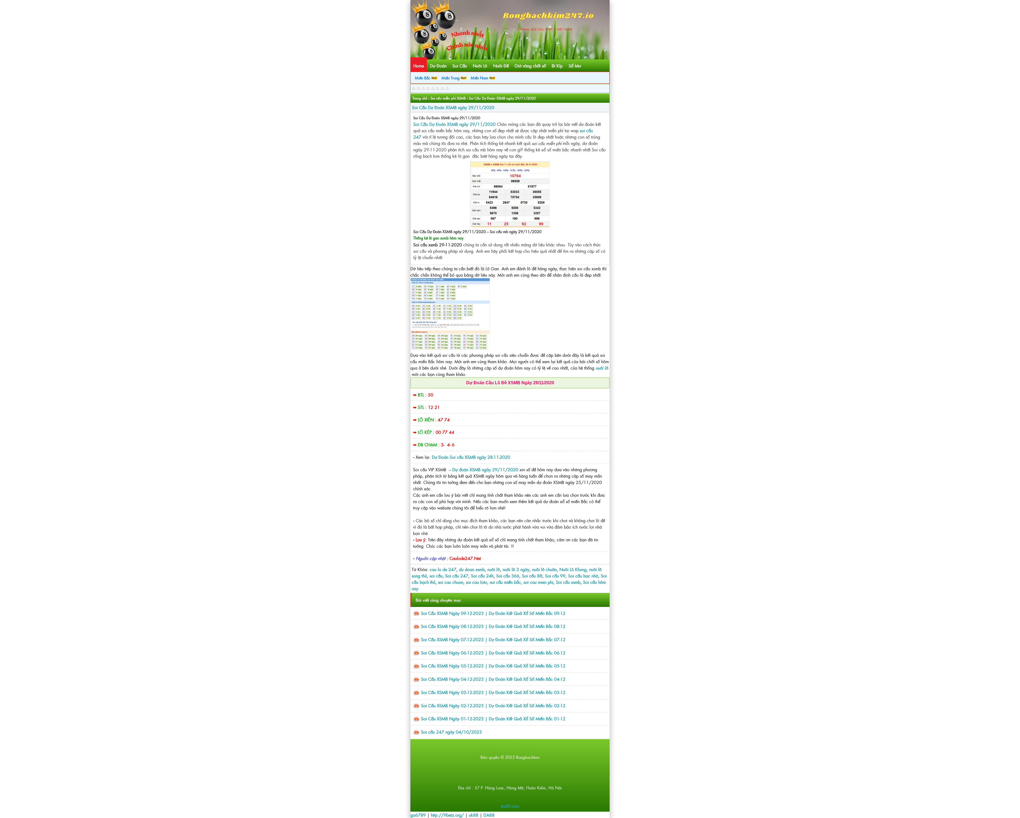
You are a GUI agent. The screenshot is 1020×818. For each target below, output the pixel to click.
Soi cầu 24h (482, 575)
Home (418, 65)
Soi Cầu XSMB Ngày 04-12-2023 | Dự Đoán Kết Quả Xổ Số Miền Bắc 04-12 (493, 679)
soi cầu (436, 575)
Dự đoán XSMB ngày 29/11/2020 (485, 469)
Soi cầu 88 (532, 575)
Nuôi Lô (480, 65)
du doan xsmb (472, 569)
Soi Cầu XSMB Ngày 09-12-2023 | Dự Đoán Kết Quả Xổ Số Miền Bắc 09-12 (493, 613)
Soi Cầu (459, 65)
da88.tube (510, 806)
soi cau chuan (450, 582)
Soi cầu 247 (456, 575)
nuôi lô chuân (544, 569)
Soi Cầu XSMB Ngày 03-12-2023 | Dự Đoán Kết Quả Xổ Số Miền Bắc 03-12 (493, 692)
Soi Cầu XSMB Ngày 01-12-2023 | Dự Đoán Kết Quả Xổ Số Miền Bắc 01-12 (493, 718)
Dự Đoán (438, 65)
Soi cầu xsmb (568, 582)
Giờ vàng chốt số (530, 65)
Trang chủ (420, 98)
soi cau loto (476, 582)
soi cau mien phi (538, 582)
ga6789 (418, 815)
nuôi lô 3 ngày (516, 569)
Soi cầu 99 (555, 575)
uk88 (473, 815)
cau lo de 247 (443, 569)
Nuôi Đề (501, 65)
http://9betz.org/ (447, 815)
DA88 (489, 815)
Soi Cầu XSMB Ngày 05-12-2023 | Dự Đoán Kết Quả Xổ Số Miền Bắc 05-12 (493, 665)
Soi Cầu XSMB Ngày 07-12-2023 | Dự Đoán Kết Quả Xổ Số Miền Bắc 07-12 (493, 639)
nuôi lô (493, 569)
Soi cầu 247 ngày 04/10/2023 (451, 732)
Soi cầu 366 (507, 575)
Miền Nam (480, 77)
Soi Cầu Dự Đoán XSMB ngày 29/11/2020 (453, 107)
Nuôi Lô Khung (572, 569)
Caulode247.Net (465, 558)
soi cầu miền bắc (505, 582)
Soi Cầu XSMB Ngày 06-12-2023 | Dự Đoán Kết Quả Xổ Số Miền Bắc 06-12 (493, 652)
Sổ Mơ (575, 65)
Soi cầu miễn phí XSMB (448, 98)
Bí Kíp (557, 65)
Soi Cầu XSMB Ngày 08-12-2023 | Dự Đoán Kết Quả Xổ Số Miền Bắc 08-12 (493, 626)
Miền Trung (451, 77)
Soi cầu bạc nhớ (583, 575)
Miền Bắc (423, 77)
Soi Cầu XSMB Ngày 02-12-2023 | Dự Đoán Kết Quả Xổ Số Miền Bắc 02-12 (493, 705)
